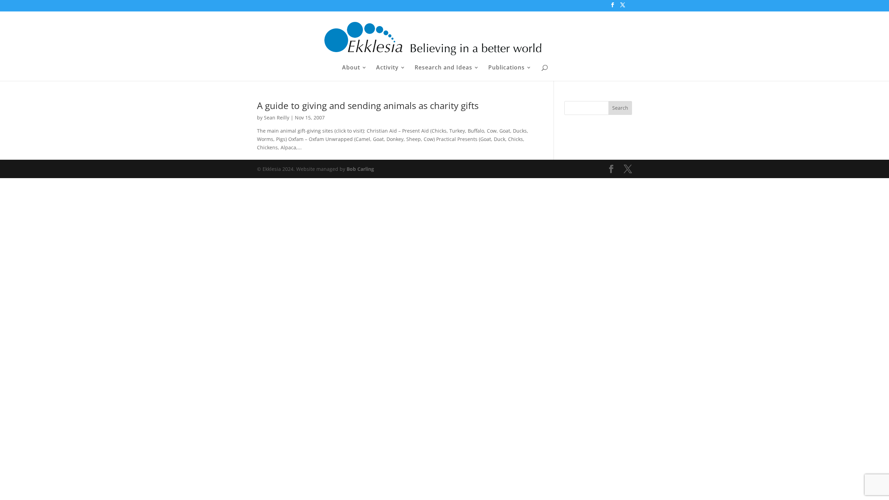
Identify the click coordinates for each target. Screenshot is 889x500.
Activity (387, 68)
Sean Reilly (276, 117)
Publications (506, 68)
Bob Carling (360, 169)
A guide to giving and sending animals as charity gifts (368, 105)
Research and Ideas (443, 68)
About (351, 68)
